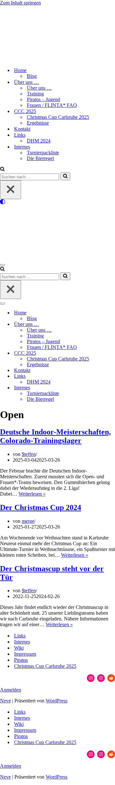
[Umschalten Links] (112, 376)
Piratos (21, 660)
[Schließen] (10, 189)
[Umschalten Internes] (112, 388)
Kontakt (22, 129)
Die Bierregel (40, 158)
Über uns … (39, 88)
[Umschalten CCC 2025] (112, 353)
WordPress (56, 700)
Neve (5, 700)
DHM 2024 (38, 140)
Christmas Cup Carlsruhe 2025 (58, 117)
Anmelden (10, 689)
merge (28, 521)
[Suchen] (2, 169)
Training (35, 93)
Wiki (19, 648)
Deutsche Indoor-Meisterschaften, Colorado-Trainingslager (55, 436)
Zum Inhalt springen (20, 2)
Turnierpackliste (43, 152)
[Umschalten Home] (112, 313)
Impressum (25, 654)
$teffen (29, 454)
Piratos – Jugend (43, 99)
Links (20, 635)
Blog (32, 76)
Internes (22, 641)
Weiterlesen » (32, 494)
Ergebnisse (38, 122)
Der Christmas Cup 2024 (40, 507)
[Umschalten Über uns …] (112, 324)
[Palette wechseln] (57, 201)
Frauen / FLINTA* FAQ (52, 105)
